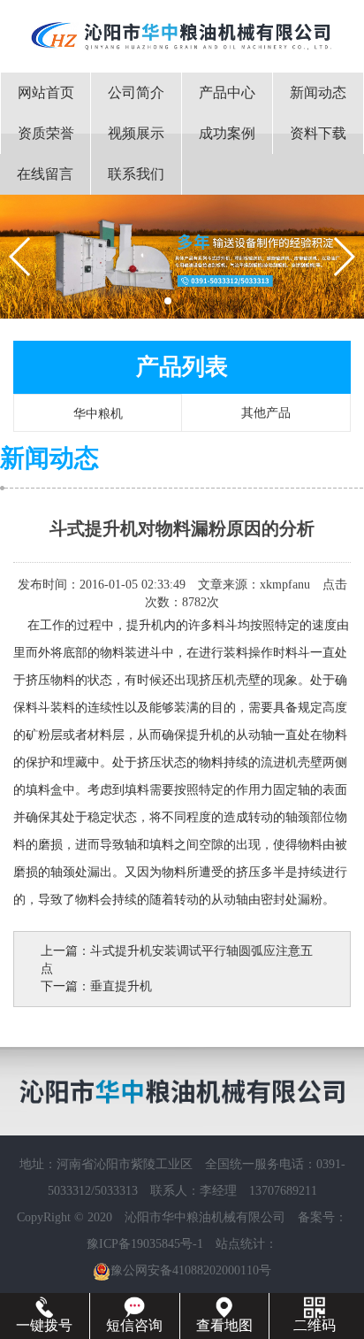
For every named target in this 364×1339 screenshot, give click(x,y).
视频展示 (136, 133)
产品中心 (227, 92)
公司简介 (136, 92)
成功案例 (227, 133)
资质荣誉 (46, 133)
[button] (167, 300)
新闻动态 (318, 92)
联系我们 (136, 173)
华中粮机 (98, 413)
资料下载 (318, 133)
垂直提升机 (121, 986)
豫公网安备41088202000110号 (190, 1270)
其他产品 (266, 412)
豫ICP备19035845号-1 (145, 1244)
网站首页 (46, 92)
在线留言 (45, 173)
